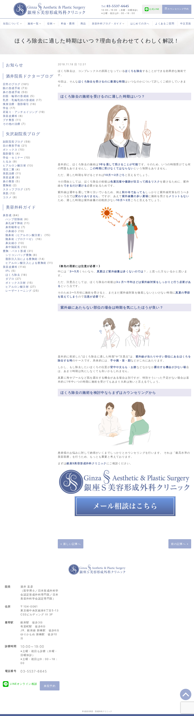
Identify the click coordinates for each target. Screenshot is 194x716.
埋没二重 (9, 169)
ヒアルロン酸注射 (14, 165)
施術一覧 (33, 23)
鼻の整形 (9, 181)
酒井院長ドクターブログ (30, 76)
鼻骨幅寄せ (12, 227)
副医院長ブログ (13, 141)
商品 (83, 23)
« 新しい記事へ (70, 543)
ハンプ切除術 (14, 219)
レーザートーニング (18, 290)
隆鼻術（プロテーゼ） (20, 239)
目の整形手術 (11, 145)
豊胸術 (7, 185)
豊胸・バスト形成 (14, 250)
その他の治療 (11, 123)
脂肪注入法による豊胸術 (21, 258)
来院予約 (50, 685)
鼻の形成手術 (11, 92)
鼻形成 (7, 215)
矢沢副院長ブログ (23, 134)
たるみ (7, 161)
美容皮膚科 (10, 115)
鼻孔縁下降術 (14, 223)
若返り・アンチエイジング (20, 111)
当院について (11, 23)
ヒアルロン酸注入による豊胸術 (25, 262)
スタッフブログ (13, 189)
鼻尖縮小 (11, 243)
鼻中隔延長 (12, 247)
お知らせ (14, 65)
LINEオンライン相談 (23, 683)
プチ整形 (9, 119)
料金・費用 (68, 23)
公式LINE (154, 9)
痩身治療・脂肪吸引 (16, 104)
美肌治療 (9, 173)
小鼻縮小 (11, 231)
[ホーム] (49, 8)
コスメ (7, 197)
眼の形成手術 (11, 88)
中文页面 (185, 23)
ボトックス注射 (15, 282)
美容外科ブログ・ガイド (107, 23)
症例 (50, 23)
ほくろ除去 (12, 274)
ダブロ (9, 278)
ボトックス (10, 149)
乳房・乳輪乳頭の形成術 (19, 100)
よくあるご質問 (164, 23)
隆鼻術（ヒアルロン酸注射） (24, 235)
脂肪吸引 (9, 153)
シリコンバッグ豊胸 (18, 254)
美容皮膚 (9, 177)
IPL (7, 270)
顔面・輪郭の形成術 (16, 96)
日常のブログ (11, 84)
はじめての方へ (139, 23)
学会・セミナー (13, 157)
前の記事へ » (180, 543)
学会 (6, 107)
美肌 (6, 193)
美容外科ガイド (21, 207)
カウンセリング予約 (178, 9)
